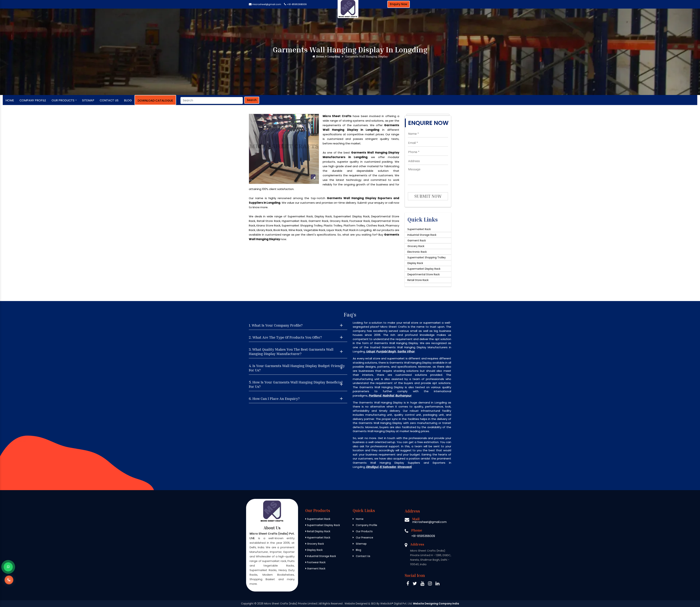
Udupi (370, 351)
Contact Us (109, 100)
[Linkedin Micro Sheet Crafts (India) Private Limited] (437, 584)
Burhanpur (403, 395)
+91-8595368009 (297, 4)
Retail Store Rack (418, 280)
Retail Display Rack (318, 531)
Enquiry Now (398, 4)
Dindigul (372, 467)
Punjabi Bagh (386, 351)
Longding (333, 56)
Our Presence (364, 537)
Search (252, 100)
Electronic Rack (417, 252)
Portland (375, 395)
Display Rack (415, 263)
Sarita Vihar (406, 351)
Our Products (63, 100)
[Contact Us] (9, 579)
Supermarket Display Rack (423, 269)
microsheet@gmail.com (266, 4)
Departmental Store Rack (423, 274)
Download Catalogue (155, 100)
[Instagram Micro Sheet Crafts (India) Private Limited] (430, 584)
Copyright (247, 603)
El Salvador (388, 467)
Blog (128, 100)
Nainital (388, 395)
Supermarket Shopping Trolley (426, 257)
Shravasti (404, 467)
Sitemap (88, 100)
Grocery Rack (415, 246)
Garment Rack (416, 240)
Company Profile (33, 100)
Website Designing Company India (436, 603)
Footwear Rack (316, 562)
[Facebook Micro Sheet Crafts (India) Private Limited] (408, 584)
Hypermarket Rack (318, 537)
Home (319, 56)
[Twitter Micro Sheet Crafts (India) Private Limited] (415, 584)
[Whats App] (8, 566)
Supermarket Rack (419, 229)
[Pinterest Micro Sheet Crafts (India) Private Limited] (422, 584)
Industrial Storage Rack (421, 235)
